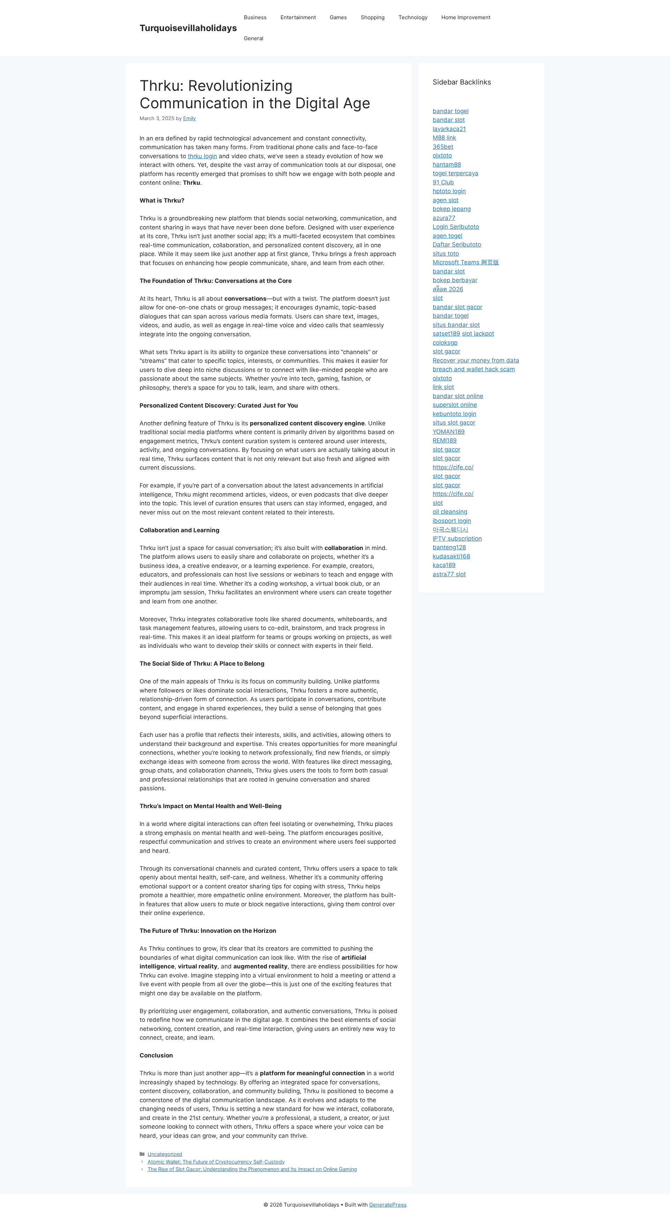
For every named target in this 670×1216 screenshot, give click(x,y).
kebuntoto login (454, 413)
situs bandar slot (456, 324)
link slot (443, 386)
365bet (443, 146)
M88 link (444, 137)
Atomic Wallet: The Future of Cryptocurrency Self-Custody (216, 1162)
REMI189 (445, 440)
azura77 (444, 217)
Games (338, 17)
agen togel (447, 235)
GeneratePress (388, 1204)
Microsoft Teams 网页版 (466, 262)
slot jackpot (478, 333)
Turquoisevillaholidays (188, 28)
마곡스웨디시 (450, 529)
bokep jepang (452, 208)
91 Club (443, 182)
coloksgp (445, 342)
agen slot (446, 200)
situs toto (446, 253)
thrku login (202, 156)
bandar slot (449, 119)
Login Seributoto (456, 226)
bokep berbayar (455, 280)
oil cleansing (450, 511)
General (253, 38)
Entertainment (298, 17)
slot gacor (446, 351)
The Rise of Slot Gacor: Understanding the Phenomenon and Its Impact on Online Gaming (252, 1169)
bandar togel (451, 111)
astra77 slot (449, 574)
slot (438, 297)
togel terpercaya (455, 173)
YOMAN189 (449, 431)
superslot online (455, 404)
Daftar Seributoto (457, 244)
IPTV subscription (457, 538)
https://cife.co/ (453, 467)
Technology (413, 17)
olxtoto (442, 155)
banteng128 (449, 547)
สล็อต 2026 (448, 289)
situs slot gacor (454, 422)
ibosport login (452, 520)
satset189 (446, 333)
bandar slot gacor (457, 306)
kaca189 (444, 565)
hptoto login (449, 191)
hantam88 (447, 164)
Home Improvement (465, 17)
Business (255, 17)
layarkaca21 (449, 128)
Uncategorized (165, 1154)
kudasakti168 (451, 556)
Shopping (373, 17)
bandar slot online (458, 396)
